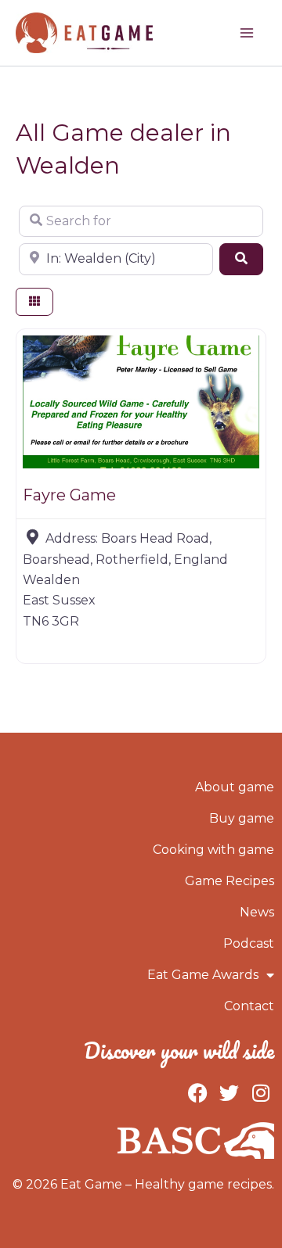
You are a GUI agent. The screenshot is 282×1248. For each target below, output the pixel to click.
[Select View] (34, 302)
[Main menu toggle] (246, 32)
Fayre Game (69, 495)
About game (234, 787)
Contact (249, 1006)
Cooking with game (213, 849)
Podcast (248, 943)
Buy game (241, 818)
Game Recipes (229, 880)
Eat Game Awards (202, 974)
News (257, 912)
